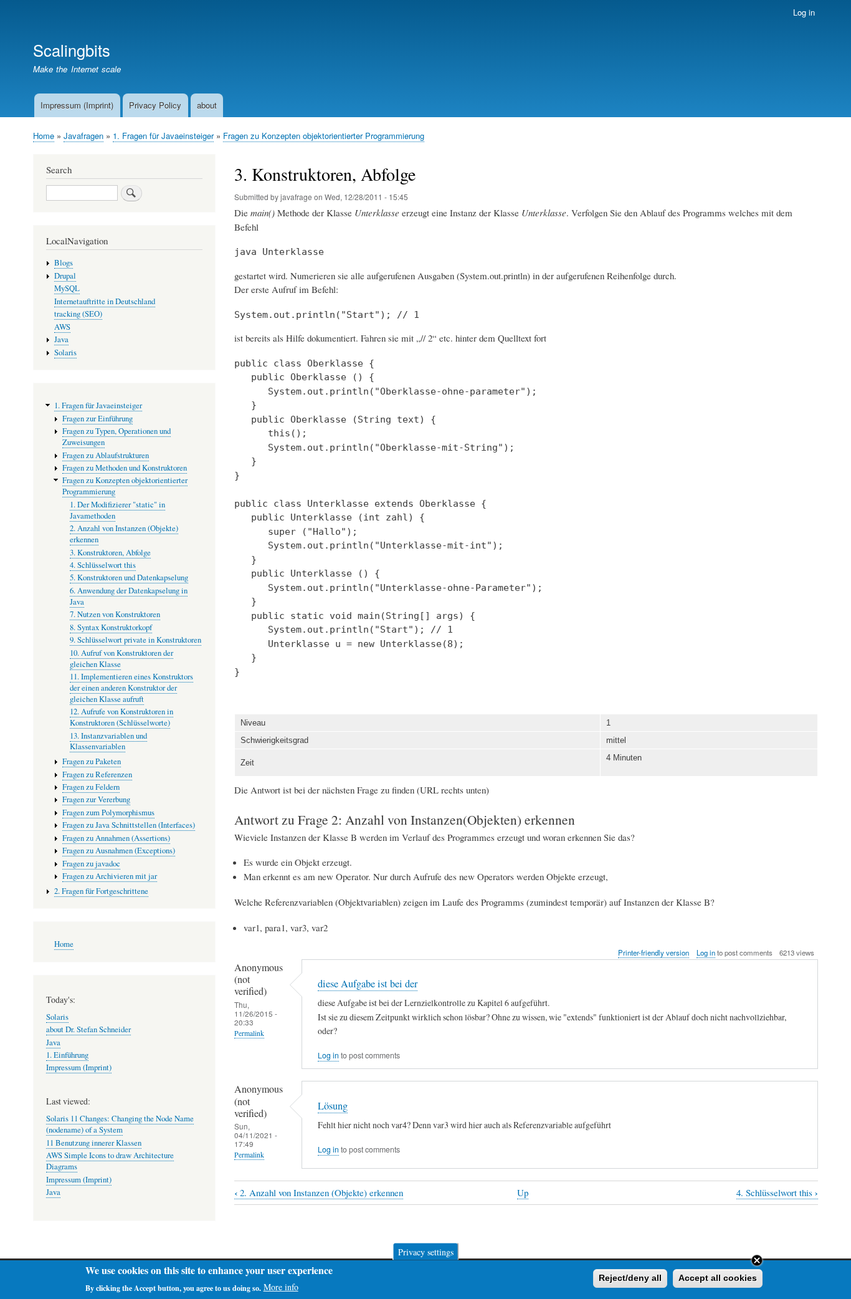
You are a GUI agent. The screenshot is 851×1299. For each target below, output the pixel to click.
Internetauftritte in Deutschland (104, 301)
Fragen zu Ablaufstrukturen (105, 455)
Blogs (63, 262)
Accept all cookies (717, 1278)
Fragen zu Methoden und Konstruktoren (124, 468)
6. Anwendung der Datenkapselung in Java (129, 596)
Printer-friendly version (653, 952)
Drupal (65, 276)
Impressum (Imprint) (76, 105)
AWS (62, 327)
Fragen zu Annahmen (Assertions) (116, 838)
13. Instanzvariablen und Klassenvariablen (108, 741)
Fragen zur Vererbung (96, 799)
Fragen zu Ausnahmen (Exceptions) (118, 850)
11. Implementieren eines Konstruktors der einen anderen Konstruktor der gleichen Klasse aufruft (131, 687)
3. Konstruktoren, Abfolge (110, 552)
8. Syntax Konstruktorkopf (111, 627)
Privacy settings (426, 1251)
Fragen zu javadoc (91, 863)
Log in (804, 12)
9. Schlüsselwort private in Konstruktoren (135, 640)
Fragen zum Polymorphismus (108, 812)
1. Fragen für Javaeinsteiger (163, 135)
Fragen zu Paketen (91, 761)
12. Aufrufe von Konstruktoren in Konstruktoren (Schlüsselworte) (121, 717)
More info (281, 1287)
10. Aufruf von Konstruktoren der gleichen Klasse (121, 658)
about (207, 105)
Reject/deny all (630, 1278)
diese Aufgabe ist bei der (367, 983)
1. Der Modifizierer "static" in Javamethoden (117, 510)
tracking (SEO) (78, 314)
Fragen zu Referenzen (97, 774)
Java (61, 339)
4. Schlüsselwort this (777, 1192)
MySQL (67, 288)
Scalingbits (71, 50)
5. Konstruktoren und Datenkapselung (129, 577)
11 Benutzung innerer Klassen (93, 1143)
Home (43, 135)
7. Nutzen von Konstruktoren (115, 614)
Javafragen (83, 135)
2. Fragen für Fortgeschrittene (101, 891)
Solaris (65, 352)
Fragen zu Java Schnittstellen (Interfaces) (128, 825)
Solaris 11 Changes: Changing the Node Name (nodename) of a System (120, 1124)
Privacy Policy (155, 105)
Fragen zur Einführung (97, 418)
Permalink (249, 1033)
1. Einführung (67, 1055)
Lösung (333, 1106)
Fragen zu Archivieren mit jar (109, 876)
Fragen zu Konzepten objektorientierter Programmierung (323, 135)
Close (756, 1260)
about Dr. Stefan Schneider (88, 1029)
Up (522, 1192)
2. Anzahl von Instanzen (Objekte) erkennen (318, 1192)
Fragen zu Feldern (91, 787)
